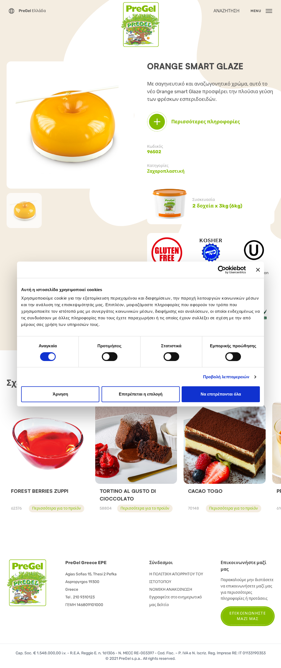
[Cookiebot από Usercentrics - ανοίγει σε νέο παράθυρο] (222, 270)
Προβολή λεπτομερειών (226, 376)
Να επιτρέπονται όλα (221, 394)
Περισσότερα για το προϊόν (56, 508)
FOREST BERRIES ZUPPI (39, 491)
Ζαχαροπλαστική (166, 171)
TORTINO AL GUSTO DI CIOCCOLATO (128, 495)
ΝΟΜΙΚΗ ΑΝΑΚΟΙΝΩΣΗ (170, 589)
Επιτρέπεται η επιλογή (140, 394)
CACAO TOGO (205, 491)
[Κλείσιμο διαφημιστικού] (258, 270)
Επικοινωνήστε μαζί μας (247, 616)
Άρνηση (60, 394)
